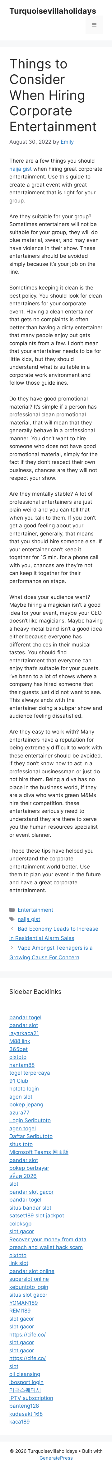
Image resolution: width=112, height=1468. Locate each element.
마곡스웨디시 (25, 1390)
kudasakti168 (26, 1414)
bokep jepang (26, 1104)
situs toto (21, 1144)
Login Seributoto (30, 1120)
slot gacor (21, 1231)
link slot (18, 1263)
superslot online (29, 1279)
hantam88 (22, 1065)
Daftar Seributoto (31, 1136)
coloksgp (20, 1223)
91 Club (18, 1081)
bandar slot (23, 1025)
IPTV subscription (31, 1398)
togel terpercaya (29, 1073)
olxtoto (17, 1057)
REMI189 (20, 1311)
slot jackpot (49, 1215)
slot (13, 1184)
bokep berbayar (29, 1168)
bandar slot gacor (31, 1192)
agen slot (20, 1097)
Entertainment (35, 910)
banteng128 (24, 1406)
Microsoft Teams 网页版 (38, 1152)
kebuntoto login (28, 1287)
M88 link (19, 1041)
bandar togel (25, 1017)
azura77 (19, 1112)
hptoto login (24, 1089)
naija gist (20, 169)
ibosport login (26, 1382)
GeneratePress (56, 1458)
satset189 (21, 1215)
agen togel (22, 1128)
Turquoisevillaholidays (52, 11)
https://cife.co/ (27, 1334)
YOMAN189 (23, 1303)
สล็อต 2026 (23, 1176)
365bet (18, 1049)
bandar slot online (31, 1271)
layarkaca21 (24, 1033)
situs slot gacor (28, 1295)
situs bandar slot (30, 1208)
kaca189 (19, 1422)
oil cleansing (24, 1374)
